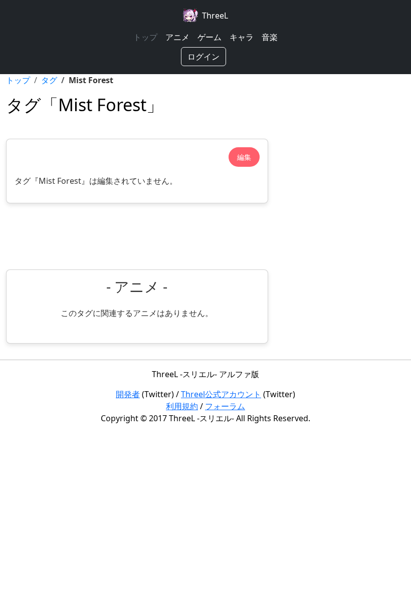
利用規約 (182, 406)
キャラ (242, 37)
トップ (145, 37)
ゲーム (209, 37)
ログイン (203, 56)
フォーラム (225, 406)
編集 (244, 157)
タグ (49, 80)
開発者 (128, 394)
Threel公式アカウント (221, 394)
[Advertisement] (137, 236)
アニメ (177, 37)
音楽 (270, 37)
